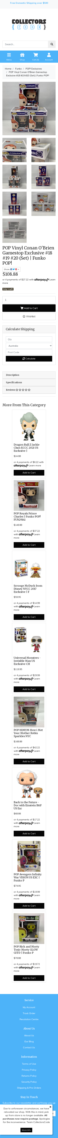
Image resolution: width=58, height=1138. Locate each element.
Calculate (30, 358)
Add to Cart (30, 308)
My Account (29, 1007)
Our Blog (29, 1041)
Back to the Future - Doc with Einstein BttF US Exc (28, 805)
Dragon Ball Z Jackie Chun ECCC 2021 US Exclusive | (26, 447)
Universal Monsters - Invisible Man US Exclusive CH (27, 661)
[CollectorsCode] (29, 24)
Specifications (14, 382)
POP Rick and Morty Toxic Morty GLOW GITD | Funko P (26, 949)
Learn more (35, 465)
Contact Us (29, 1047)
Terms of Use (29, 1063)
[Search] (52, 44)
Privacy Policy (29, 1069)
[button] (29, 316)
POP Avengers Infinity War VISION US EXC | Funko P (28, 877)
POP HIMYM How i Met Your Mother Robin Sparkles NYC (28, 733)
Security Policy (29, 1081)
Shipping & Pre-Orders (29, 1087)
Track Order (29, 1013)
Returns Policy (29, 1075)
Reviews (11, 389)
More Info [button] (26, 1130)
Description (12, 375)
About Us (29, 1035)
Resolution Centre (29, 1019)
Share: (7, 269)
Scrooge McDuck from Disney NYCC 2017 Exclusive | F (28, 588)
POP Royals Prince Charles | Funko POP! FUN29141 (27, 516)
